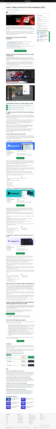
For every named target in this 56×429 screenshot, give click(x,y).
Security (7, 418)
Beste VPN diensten (20, 418)
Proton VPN (10, 109)
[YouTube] (43, 425)
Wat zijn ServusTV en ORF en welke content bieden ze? (42, 27)
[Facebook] (41, 425)
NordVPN (21, 41)
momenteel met (11, 42)
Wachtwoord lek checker (32, 418)
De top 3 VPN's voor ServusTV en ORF (41, 25)
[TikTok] (46, 425)
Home (6, 4)
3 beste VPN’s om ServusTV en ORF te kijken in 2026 (42, 22)
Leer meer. (25, 3)
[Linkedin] (44, 425)
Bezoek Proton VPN (20, 253)
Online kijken (9, 4)
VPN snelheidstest (31, 422)
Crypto (7, 421)
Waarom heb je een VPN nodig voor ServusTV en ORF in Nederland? (43, 20)
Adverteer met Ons (42, 418)
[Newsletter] (49, 425)
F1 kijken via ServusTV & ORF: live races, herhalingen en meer (42, 24)
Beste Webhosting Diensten (21, 422)
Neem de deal (31, 357)
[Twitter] (40, 425)
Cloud (7, 422)
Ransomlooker (30, 421)
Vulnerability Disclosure (8, 427)
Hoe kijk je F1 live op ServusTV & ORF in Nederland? (41, 17)
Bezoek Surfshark (20, 205)
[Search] (54, 1)
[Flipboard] (47, 425)
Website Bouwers (20, 421)
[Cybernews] (28, 1)
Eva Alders (9, 12)
